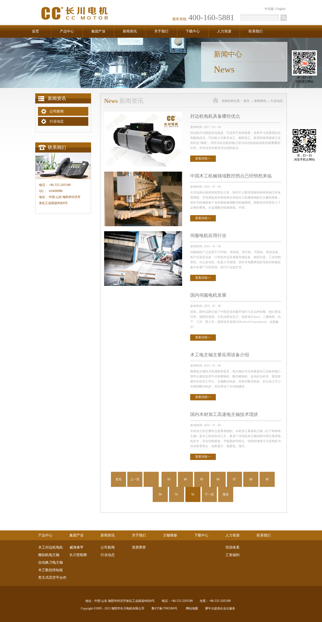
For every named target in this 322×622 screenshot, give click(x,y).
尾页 (226, 494)
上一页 (134, 479)
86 (218, 479)
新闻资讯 (260, 101)
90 (160, 494)
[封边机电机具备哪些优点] (143, 114)
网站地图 (191, 608)
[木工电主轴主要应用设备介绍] (143, 353)
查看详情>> (203, 158)
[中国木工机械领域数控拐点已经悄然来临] (143, 174)
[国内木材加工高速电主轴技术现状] (143, 412)
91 (176, 494)
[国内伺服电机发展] (143, 293)
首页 (35, 31)
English (281, 9)
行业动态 (277, 101)
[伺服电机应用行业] (143, 233)
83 (169, 479)
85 (201, 479)
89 (267, 479)
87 (234, 479)
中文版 (269, 9)
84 (185, 479)
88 (250, 479)
